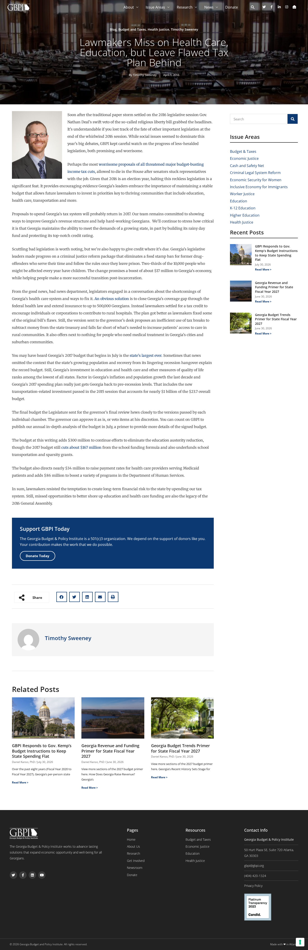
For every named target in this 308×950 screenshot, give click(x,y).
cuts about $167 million (81, 447)
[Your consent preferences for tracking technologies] (300, 942)
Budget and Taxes (132, 29)
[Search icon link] (253, 7)
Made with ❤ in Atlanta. (284, 944)
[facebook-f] (273, 7)
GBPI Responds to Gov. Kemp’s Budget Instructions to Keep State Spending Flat (41, 751)
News (209, 7)
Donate (231, 7)
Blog (113, 29)
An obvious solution (111, 298)
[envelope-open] (295, 7)
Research (185, 7)
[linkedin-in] (281, 7)
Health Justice (158, 29)
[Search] (292, 119)
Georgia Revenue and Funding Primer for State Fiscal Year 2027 (110, 751)
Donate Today (37, 556)
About (129, 7)
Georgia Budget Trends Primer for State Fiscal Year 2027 (180, 748)
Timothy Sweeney (184, 29)
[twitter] (265, 7)
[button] (61, 597)
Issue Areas (155, 7)
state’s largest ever (145, 355)
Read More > (20, 782)
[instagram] (288, 7)
